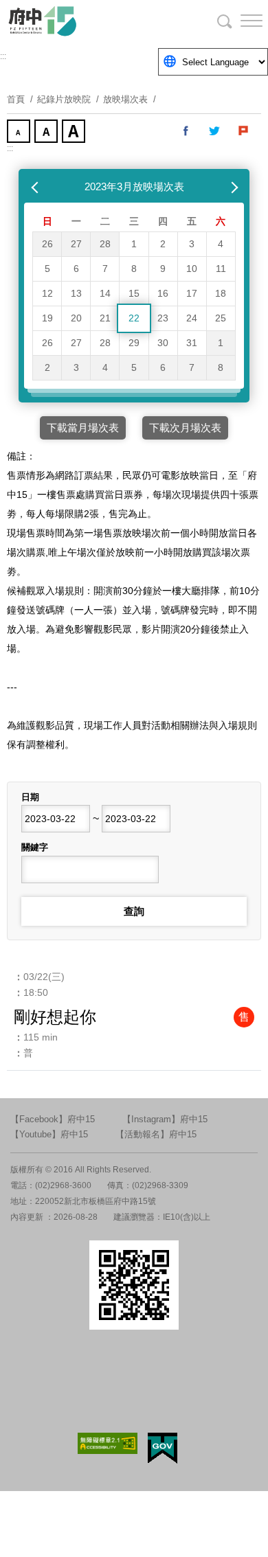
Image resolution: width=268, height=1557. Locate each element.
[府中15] (82, 20)
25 (220, 317)
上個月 (36, 186)
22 (134, 317)
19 (47, 317)
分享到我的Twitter (215, 131)
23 (162, 317)
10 (191, 268)
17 (191, 293)
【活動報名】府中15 (156, 1134)
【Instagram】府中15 (165, 1119)
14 (105, 293)
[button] (240, 20)
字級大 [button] (75, 132)
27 (76, 243)
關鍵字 (34, 847)
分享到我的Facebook (186, 131)
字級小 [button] (20, 132)
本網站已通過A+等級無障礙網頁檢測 (108, 1443)
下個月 (231, 186)
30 (162, 342)
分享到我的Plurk (244, 131)
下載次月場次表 (185, 427)
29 (134, 342)
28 (105, 243)
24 (191, 317)
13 (76, 293)
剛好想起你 (55, 1017)
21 (105, 317)
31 (191, 342)
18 (220, 293)
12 (47, 293)
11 (221, 268)
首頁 (16, 99)
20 (76, 317)
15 (134, 293)
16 (162, 293)
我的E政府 (162, 1448)
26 (47, 243)
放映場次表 (125, 99)
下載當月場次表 (83, 427)
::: (3, 56)
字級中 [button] (47, 132)
